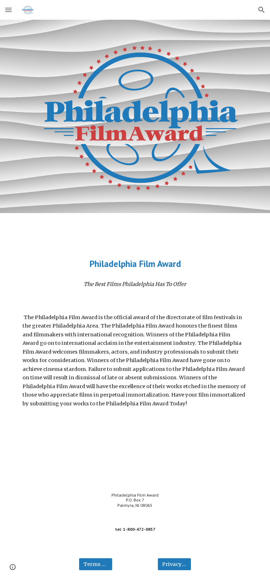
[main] (135, 264)
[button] (8, 9)
